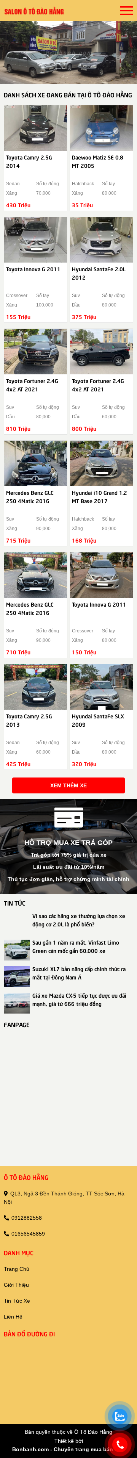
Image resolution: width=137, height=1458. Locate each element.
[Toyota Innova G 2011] (35, 240)
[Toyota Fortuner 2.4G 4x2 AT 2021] (35, 351)
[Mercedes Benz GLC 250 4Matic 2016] (35, 463)
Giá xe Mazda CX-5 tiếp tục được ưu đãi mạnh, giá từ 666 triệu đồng (79, 999)
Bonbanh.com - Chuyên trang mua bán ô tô (68, 1449)
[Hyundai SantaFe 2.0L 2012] (101, 240)
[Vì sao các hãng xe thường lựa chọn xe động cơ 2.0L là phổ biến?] (17, 923)
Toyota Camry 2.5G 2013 (29, 720)
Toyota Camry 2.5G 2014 (29, 161)
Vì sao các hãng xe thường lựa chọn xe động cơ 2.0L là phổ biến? (78, 920)
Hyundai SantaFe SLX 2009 (98, 720)
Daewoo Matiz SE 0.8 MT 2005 (97, 161)
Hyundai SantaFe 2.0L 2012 (99, 273)
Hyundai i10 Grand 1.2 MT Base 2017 (99, 496)
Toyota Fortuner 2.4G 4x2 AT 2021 (32, 385)
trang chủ (16, 1269)
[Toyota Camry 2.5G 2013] (35, 687)
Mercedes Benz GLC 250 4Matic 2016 (30, 496)
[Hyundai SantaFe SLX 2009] (101, 687)
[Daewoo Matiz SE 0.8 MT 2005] (101, 128)
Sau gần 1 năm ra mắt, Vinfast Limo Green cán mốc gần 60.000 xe (75, 946)
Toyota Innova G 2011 (33, 268)
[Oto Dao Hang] (34, 11)
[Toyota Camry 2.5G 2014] (35, 128)
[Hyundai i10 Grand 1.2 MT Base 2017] (101, 463)
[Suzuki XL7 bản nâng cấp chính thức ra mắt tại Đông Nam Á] (17, 976)
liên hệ (13, 1317)
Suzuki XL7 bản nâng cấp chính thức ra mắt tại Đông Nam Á (79, 973)
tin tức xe (17, 1301)
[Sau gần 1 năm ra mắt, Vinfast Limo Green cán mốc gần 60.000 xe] (17, 950)
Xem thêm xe (68, 785)
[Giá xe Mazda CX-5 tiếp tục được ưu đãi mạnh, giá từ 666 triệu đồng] (17, 1003)
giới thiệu (16, 1285)
